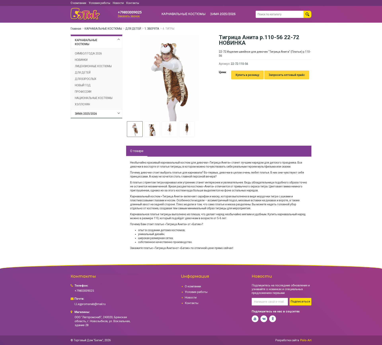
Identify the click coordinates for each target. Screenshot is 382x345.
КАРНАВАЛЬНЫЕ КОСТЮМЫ (184, 14)
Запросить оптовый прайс (287, 75)
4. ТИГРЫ (168, 28)
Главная (76, 28)
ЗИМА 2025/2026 (223, 14)
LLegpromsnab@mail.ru (90, 304)
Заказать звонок (129, 16)
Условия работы (99, 3)
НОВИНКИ (81, 59)
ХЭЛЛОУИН (82, 104)
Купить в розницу (247, 75)
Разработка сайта (287, 340)
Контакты (132, 3)
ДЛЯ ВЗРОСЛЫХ (85, 78)
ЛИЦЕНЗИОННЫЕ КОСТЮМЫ (93, 66)
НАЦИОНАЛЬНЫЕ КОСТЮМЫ (93, 98)
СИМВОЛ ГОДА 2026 (88, 53)
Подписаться (300, 301)
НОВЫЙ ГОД (83, 85)
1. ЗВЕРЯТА (151, 28)
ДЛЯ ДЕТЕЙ (133, 28)
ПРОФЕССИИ (83, 91)
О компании (78, 3)
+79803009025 (130, 12)
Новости (118, 3)
